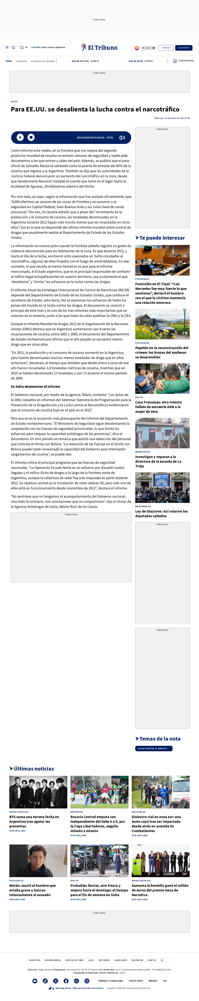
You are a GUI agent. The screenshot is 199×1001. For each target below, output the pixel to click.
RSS (165, 981)
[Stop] (31, 138)
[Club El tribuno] (165, 960)
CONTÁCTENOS (136, 981)
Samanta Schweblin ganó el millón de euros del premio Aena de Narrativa (160, 890)
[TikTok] (45, 980)
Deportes (76, 811)
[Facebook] (66, 980)
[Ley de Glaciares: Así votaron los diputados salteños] (162, 487)
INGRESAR (166, 48)
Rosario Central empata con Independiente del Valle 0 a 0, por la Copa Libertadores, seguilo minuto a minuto (97, 823)
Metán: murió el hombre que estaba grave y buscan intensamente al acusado (32, 890)
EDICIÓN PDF (137, 960)
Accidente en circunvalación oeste (37, 61)
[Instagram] (86, 980)
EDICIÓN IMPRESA (53, 960)
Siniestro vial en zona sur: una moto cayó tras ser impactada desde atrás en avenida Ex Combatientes (156, 823)
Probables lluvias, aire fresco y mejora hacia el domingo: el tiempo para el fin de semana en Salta (99, 890)
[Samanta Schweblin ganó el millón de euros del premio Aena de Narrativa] (161, 861)
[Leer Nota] (20, 138)
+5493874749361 (186, 60)
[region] (99, 82)
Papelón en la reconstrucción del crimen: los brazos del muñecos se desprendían (161, 352)
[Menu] (7, 47)
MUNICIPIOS (34, 960)
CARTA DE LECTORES (74, 960)
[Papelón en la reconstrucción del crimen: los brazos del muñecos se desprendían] (162, 324)
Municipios (142, 451)
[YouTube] (34, 980)
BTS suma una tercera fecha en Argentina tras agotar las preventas (34, 821)
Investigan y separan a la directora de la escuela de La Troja (158, 461)
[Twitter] (55, 980)
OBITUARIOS (104, 960)
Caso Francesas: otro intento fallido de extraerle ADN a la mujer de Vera (158, 407)
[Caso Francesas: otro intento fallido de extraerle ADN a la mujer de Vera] (162, 378)
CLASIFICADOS (120, 960)
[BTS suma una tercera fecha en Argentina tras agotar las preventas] (38, 792)
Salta (14, 101)
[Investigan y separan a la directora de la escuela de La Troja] (162, 433)
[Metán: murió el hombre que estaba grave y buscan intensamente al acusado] (38, 861)
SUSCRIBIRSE (183, 48)
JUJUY (91, 960)
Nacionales (143, 506)
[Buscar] (13, 47)
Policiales (142, 279)
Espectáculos (18, 811)
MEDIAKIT (153, 981)
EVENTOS (152, 960)
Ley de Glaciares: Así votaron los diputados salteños (161, 513)
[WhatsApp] (76, 980)
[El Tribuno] (99, 47)
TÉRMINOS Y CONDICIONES (110, 981)
